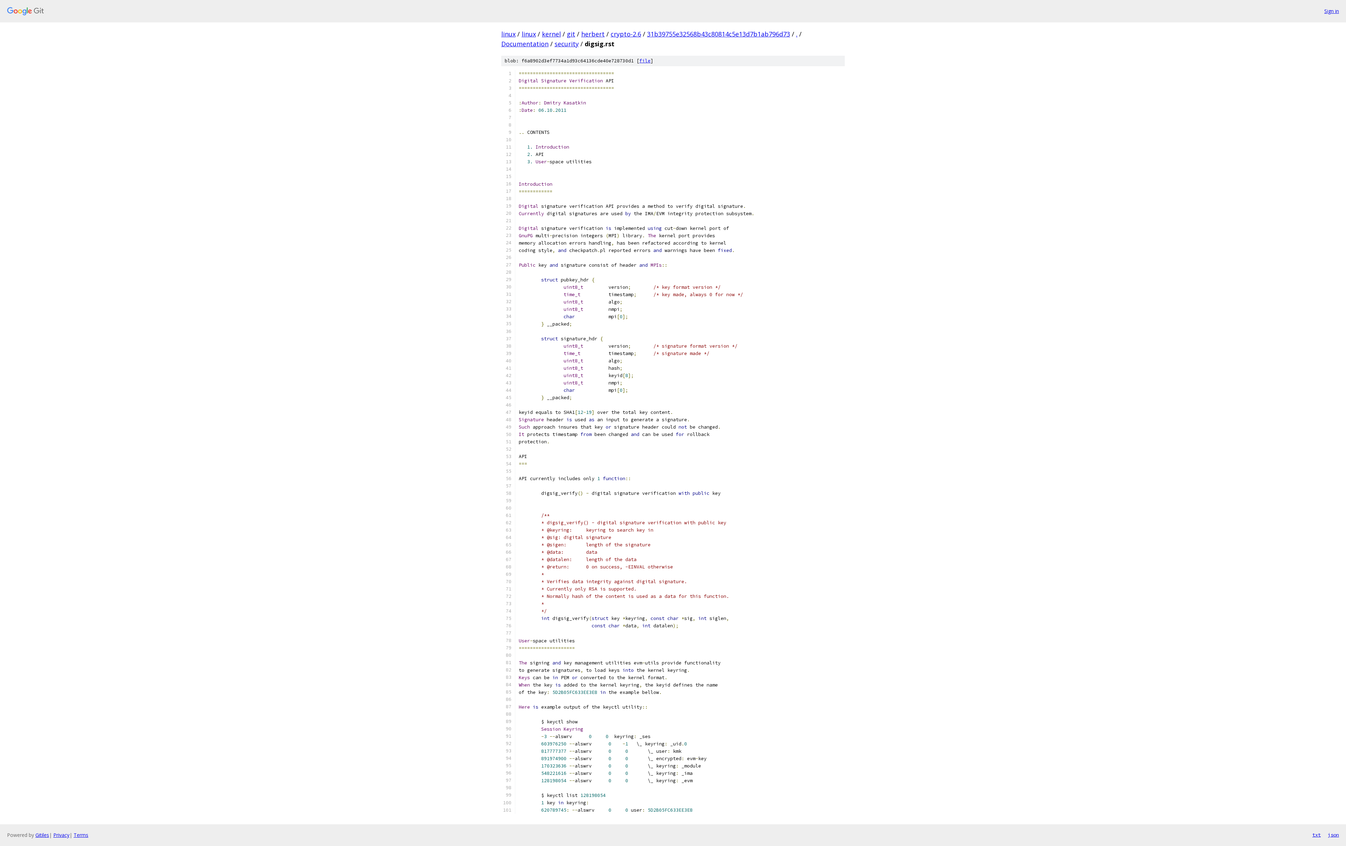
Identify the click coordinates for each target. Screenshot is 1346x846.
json (1333, 835)
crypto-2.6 (626, 34)
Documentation (525, 44)
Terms (81, 835)
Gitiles (42, 835)
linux (508, 34)
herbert (593, 34)
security (567, 44)
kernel (551, 34)
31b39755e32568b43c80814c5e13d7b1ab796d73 (718, 34)
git (571, 34)
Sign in (1331, 11)
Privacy (61, 835)
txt (1316, 835)
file (645, 61)
